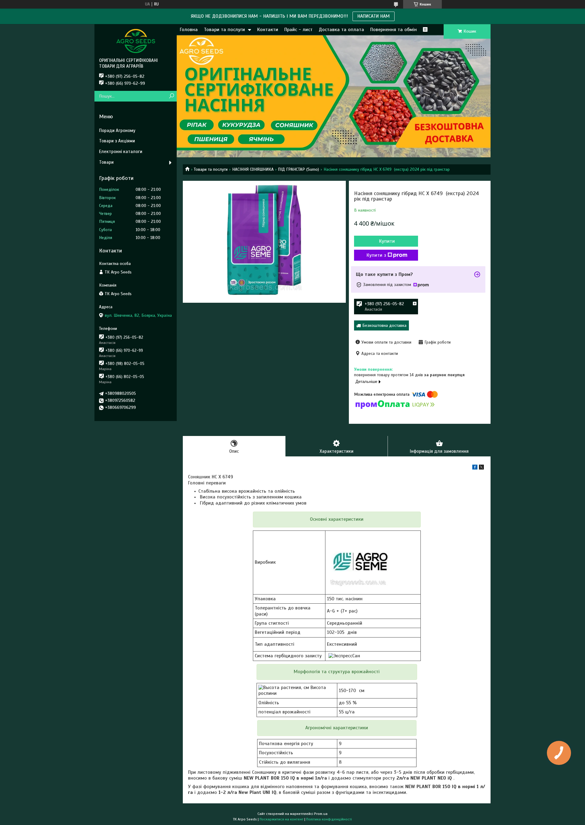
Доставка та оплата (341, 30)
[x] (481, 468)
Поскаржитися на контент (281, 819)
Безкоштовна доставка (384, 325)
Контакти (267, 30)
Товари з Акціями (117, 141)
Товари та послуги (224, 30)
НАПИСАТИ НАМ (373, 16)
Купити (387, 241)
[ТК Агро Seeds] (135, 41)
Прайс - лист (298, 30)
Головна (189, 30)
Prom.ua (321, 814)
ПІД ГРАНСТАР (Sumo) (298, 169)
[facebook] (474, 468)
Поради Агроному (117, 130)
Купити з (376, 255)
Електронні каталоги (120, 151)
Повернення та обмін (393, 30)
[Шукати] (171, 96)
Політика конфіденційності (329, 819)
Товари (106, 162)
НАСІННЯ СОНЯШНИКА (253, 169)
